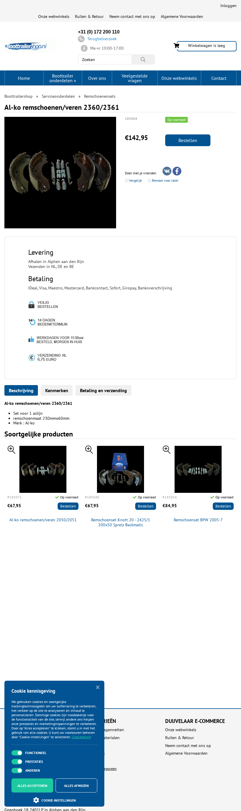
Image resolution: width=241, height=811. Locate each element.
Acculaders (94, 745)
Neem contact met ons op (132, 16)
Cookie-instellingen (58, 800)
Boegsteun (94, 761)
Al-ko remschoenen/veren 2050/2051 (43, 519)
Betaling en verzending (103, 390)
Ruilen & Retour (89, 16)
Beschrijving (21, 390)
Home (24, 78)
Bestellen (187, 140)
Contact (218, 78)
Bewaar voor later (165, 180)
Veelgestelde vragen (135, 78)
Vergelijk (135, 180)
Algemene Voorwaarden (182, 16)
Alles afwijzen (76, 785)
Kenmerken (56, 390)
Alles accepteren (32, 785)
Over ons (97, 78)
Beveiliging (95, 753)
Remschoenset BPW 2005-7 (198, 519)
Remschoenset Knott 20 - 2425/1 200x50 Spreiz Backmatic (120, 522)
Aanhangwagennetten (104, 729)
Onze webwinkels (53, 16)
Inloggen (228, 5)
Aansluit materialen (102, 737)
